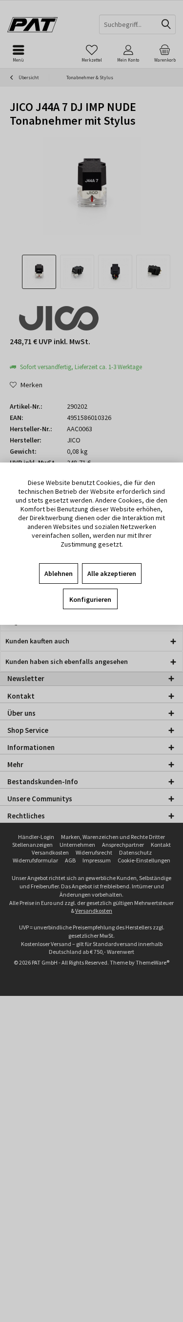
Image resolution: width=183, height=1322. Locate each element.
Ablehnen (58, 573)
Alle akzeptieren (111, 573)
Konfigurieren (90, 599)
